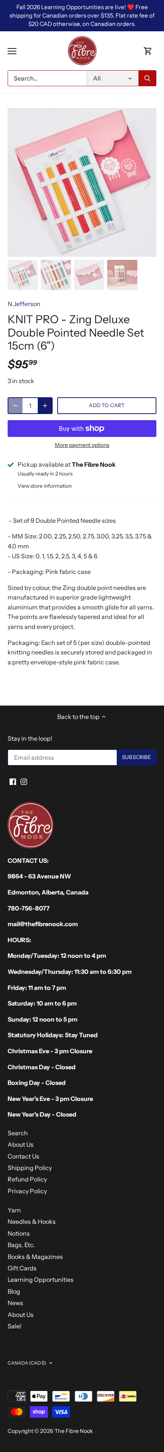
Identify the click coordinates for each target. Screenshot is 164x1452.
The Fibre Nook (74, 1431)
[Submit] (147, 78)
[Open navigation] (12, 51)
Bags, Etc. (21, 1245)
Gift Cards (22, 1268)
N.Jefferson (24, 304)
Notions (19, 1233)
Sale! (14, 1326)
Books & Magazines (35, 1256)
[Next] (146, 182)
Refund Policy (27, 1179)
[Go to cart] (148, 50)
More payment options (82, 445)
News (15, 1303)
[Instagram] (24, 781)
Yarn (14, 1210)
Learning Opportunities (41, 1279)
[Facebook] (13, 781)
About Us (21, 1144)
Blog (14, 1291)
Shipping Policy (30, 1168)
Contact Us (23, 1156)
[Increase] (45, 406)
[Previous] (17, 182)
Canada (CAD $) (27, 1363)
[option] (82, 182)
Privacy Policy (27, 1191)
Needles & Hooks (32, 1221)
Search (18, 1133)
